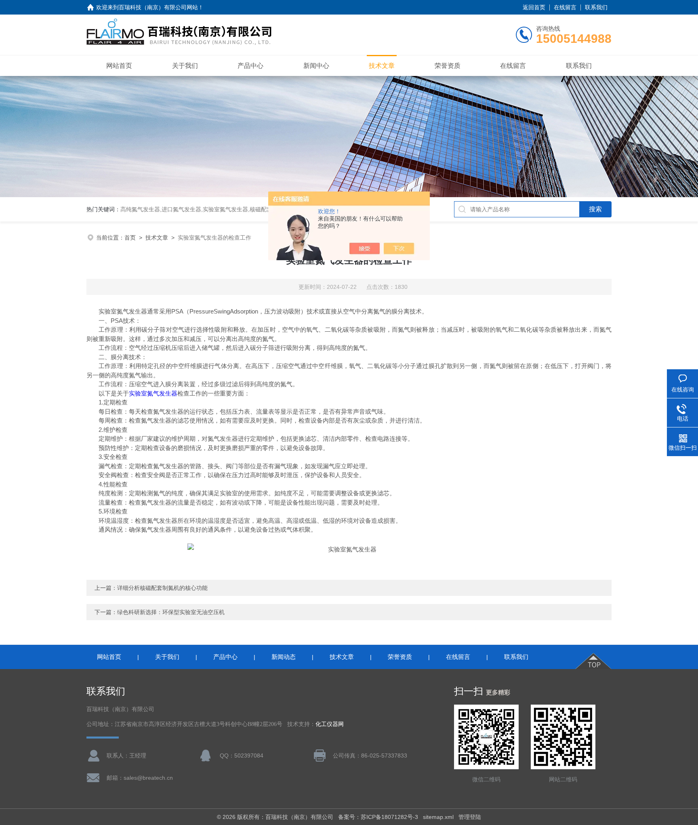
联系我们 (596, 7)
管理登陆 (469, 817)
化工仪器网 (329, 724)
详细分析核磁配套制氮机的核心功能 (162, 588)
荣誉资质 (447, 65)
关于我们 (185, 65)
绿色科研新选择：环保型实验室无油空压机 (171, 612)
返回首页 (534, 7)
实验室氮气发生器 (153, 393)
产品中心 (250, 65)
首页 (130, 237)
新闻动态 (283, 656)
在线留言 (565, 7)
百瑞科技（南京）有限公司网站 (158, 7)
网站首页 (119, 65)
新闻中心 (316, 65)
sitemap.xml (438, 817)
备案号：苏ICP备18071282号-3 (378, 817)
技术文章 (382, 65)
